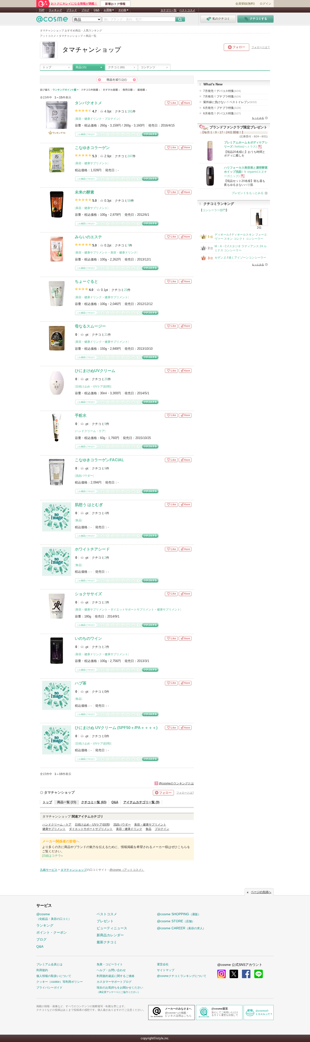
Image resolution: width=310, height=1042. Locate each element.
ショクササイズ (88, 594)
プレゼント (105, 921)
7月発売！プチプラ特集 (222, 96)
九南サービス (48, 869)
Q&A (96, 9)
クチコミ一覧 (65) (93, 802)
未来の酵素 (84, 192)
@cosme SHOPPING (179, 914)
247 (129, 156)
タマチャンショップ (59, 792)
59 (129, 200)
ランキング (55, 9)
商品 (81, 67)
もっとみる (258, 118)
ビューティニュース (112, 928)
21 (106, 334)
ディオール (222, 234)
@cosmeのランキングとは (176, 783)
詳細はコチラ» (52, 855)
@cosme (53, 916)
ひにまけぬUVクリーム (95, 371)
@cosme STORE (176, 921)
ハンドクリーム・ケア (90, 431)
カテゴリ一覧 (169, 10)
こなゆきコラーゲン (92, 148)
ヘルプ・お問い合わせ (111, 970)
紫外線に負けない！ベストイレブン (230, 102)
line (258, 974)
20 (106, 379)
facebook (246, 974)
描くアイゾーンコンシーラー (247, 257)
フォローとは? (185, 792)
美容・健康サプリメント (92, 163)
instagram (221, 974)
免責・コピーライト (110, 964)
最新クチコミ (107, 942)
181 (129, 111)
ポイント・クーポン (51, 932)
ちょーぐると (86, 281)
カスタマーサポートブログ (114, 981)
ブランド (71, 9)
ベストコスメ (187, 10)
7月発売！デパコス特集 (222, 91)
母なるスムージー (90, 326)
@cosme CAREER (181, 928)
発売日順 (128, 90)
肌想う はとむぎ (89, 505)
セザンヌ (220, 257)
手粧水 (80, 415)
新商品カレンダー (110, 935)
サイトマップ (165, 970)
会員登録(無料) (245, 3)
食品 (78, 520)
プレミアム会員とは (49, 964)
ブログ (85, 9)
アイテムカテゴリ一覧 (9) (141, 802)
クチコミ (116, 67)
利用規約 (42, 970)
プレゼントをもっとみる (248, 193)
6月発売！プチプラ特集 (222, 108)
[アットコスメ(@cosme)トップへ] (52, 20)
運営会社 (163, 964)
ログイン (265, 3)
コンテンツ (148, 67)
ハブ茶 (80, 683)
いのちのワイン (88, 638)
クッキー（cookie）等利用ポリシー (59, 981)
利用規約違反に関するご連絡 (115, 976)
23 (125, 290)
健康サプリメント (116, 297)
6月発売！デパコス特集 (222, 113)
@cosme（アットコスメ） (126, 869)
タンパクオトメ (88, 103)
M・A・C (221, 246)
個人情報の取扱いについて (53, 976)
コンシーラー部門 (214, 210)
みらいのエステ (88, 237)
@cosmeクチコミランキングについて (181, 976)
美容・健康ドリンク (89, 118)
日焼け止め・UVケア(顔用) (93, 386)
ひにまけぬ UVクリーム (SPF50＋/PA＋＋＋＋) (116, 728)
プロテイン (112, 118)
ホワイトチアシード (92, 549)
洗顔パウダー (84, 475)
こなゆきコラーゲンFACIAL (99, 460)
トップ (47, 67)
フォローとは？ (260, 47)
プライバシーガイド (49, 987)
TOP (41, 9)
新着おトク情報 (115, 4)
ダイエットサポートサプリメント (132, 609)
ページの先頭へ (261, 892)
